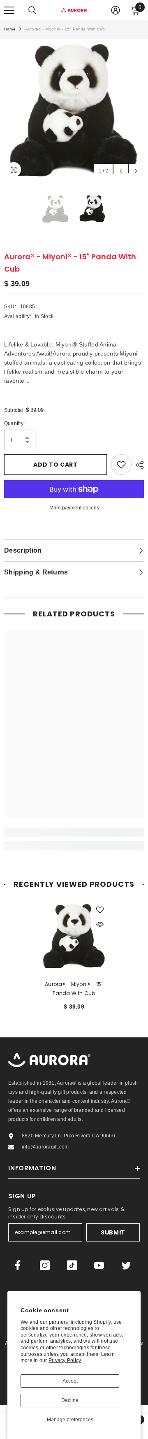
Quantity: (14, 423)
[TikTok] (71, 1265)
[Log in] (115, 10)
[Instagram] (44, 1265)
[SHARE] (138, 465)
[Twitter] (126, 1265)
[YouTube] (99, 1265)
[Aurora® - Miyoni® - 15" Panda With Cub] (74, 935)
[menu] (9, 10)
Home (10, 29)
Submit (113, 1232)
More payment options (74, 508)
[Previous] (120, 171)
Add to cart (55, 464)
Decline (70, 1400)
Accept (70, 1381)
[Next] (136, 171)
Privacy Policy (65, 1360)
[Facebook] (17, 1265)
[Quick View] (100, 924)
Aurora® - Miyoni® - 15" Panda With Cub (74, 989)
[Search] (32, 10)
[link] (74, 832)
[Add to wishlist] (121, 464)
